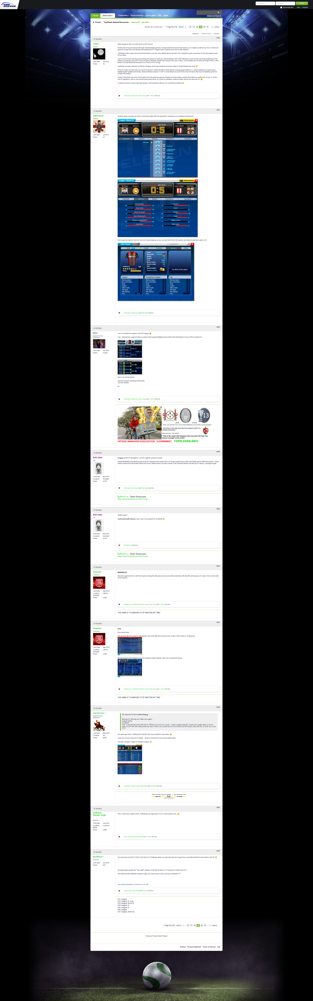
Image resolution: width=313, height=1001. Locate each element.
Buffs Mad (144, 313)
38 (197, 27)
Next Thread (162, 936)
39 (200, 27)
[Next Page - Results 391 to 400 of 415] (212, 27)
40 (204, 27)
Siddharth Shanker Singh (140, 604)
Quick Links (150, 15)
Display (216, 33)
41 (208, 27)
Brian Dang (142, 96)
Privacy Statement (194, 947)
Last (216, 27)
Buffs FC (122, 496)
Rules (166, 15)
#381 (218, 38)
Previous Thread (151, 936)
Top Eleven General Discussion (116, 22)
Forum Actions (137, 15)
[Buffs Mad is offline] (98, 468)
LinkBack (195, 33)
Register (305, 7)
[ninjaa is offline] (99, 53)
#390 (218, 851)
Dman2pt (127, 96)
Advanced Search (214, 16)
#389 (218, 807)
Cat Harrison (134, 96)
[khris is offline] (99, 343)
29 (190, 27)
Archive (183, 947)
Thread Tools (205, 33)
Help (298, 7)
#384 (218, 452)
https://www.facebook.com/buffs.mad (133, 499)
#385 (218, 509)
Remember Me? (288, 7)
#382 (218, 110)
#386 (218, 566)
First (181, 27)
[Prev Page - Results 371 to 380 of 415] (185, 27)
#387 (218, 622)
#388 (218, 707)
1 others (152, 96)
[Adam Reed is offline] (99, 126)
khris (125, 836)
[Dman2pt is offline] (99, 583)
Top (218, 947)
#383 (218, 327)
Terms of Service (209, 947)
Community (123, 15)
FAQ (159, 15)
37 (194, 27)
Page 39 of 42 (172, 27)
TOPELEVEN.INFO (186, 441)
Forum (95, 16)
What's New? (108, 16)
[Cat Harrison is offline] (99, 725)
